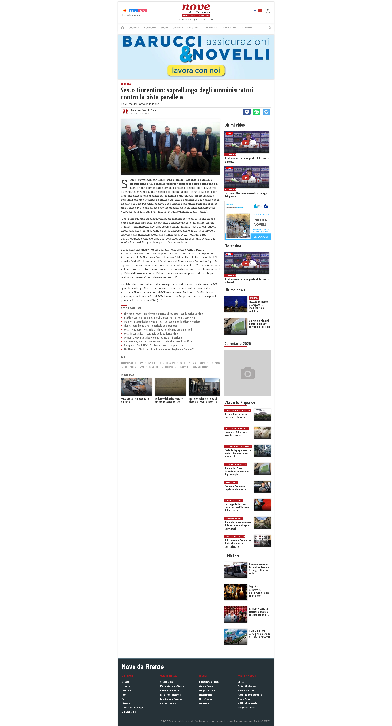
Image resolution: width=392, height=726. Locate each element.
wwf (142, 366)
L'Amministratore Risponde (172, 686)
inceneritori (183, 366)
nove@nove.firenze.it (247, 707)
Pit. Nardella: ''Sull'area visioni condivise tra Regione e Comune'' (159, 349)
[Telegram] (266, 112)
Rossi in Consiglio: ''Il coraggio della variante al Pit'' (152, 333)
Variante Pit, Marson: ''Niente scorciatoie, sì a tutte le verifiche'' (159, 341)
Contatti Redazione (247, 686)
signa (182, 362)
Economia (150, 27)
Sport (164, 27)
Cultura (178, 27)
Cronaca (134, 27)
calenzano (170, 362)
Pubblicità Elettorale (247, 703)
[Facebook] (255, 10)
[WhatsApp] (256, 112)
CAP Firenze (204, 703)
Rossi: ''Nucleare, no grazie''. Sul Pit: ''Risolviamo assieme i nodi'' (159, 329)
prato (202, 362)
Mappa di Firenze (207, 690)
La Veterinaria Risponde (171, 699)
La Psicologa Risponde (170, 694)
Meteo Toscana (206, 699)
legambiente (154, 366)
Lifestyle (193, 27)
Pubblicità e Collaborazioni (250, 694)
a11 (141, 362)
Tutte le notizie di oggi (132, 707)
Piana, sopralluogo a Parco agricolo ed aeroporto (150, 325)
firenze (192, 362)
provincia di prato (201, 366)
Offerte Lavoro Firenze (209, 681)
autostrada (130, 366)
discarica (169, 366)
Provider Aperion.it (246, 690)
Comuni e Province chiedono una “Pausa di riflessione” (153, 337)
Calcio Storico (166, 681)
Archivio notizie (129, 711)
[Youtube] (260, 10)
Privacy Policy (244, 699)
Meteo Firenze (205, 694)
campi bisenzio (154, 362)
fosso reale (215, 362)
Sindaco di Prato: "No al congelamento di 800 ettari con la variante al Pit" (164, 313)
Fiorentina (229, 27)
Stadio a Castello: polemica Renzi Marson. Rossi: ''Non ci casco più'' (160, 317)
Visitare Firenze (206, 686)
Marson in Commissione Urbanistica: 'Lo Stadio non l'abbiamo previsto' (162, 321)
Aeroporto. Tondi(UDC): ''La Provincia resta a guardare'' (154, 345)
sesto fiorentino (128, 362)
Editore (241, 681)
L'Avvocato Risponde (169, 690)
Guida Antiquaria (168, 703)
